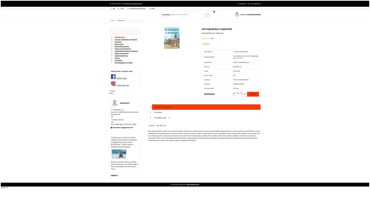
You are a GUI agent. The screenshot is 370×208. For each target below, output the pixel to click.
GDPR (153, 9)
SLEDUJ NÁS (122, 78)
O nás (122, 9)
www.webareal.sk (192, 185)
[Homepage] (114, 9)
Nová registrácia (255, 4)
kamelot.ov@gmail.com (134, 4)
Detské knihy (121, 20)
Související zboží (161, 118)
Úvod (112, 20)
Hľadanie (166, 14)
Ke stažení (158, 112)
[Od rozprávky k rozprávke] (172, 38)
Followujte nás (123, 85)
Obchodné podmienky (137, 9)
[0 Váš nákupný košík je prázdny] (248, 14)
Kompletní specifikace (162, 107)
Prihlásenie (242, 4)
